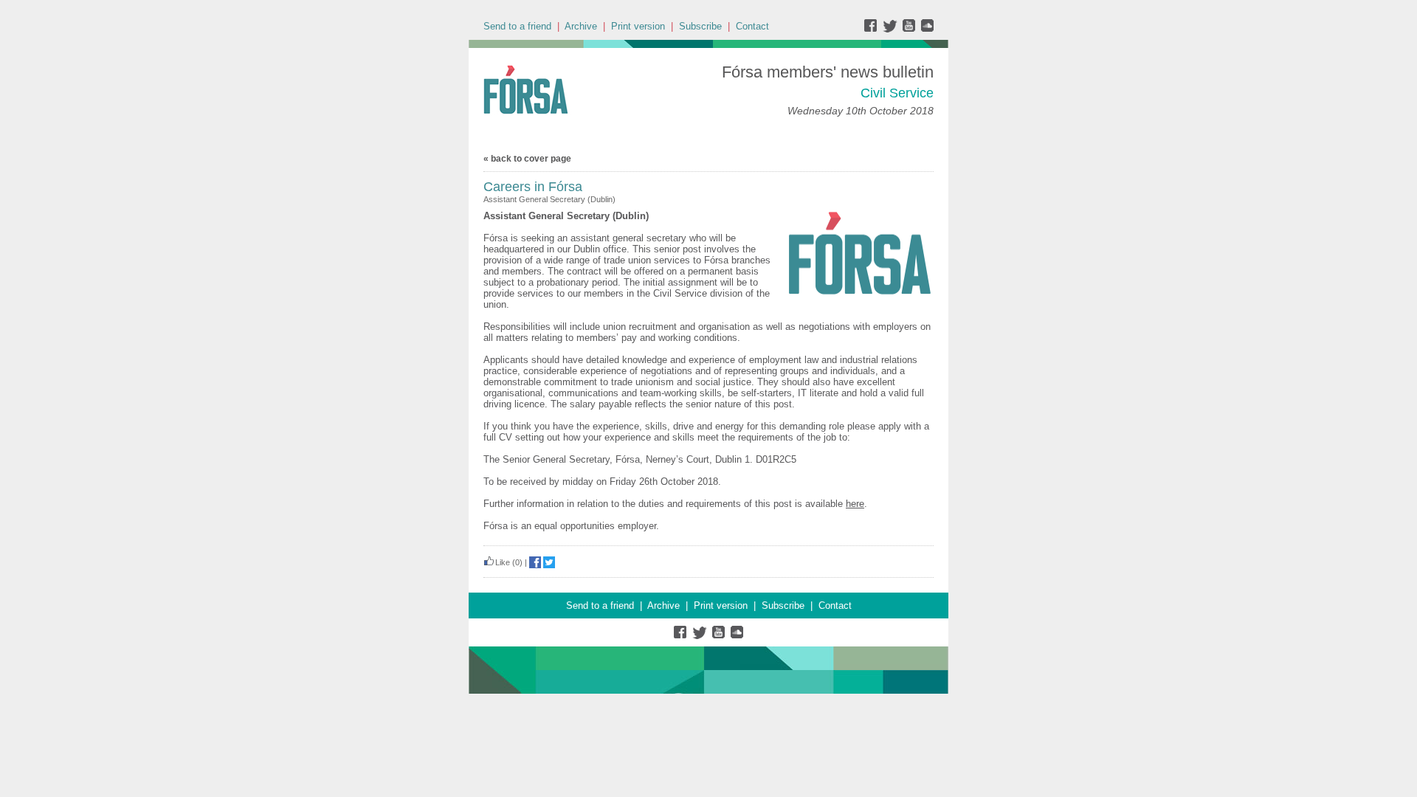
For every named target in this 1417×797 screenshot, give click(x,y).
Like (502, 562)
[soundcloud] (927, 29)
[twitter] (892, 29)
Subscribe (700, 26)
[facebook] (873, 29)
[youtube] (910, 29)
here (855, 503)
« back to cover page (527, 158)
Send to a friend (517, 26)
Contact (752, 26)
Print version (638, 26)
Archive (581, 26)
